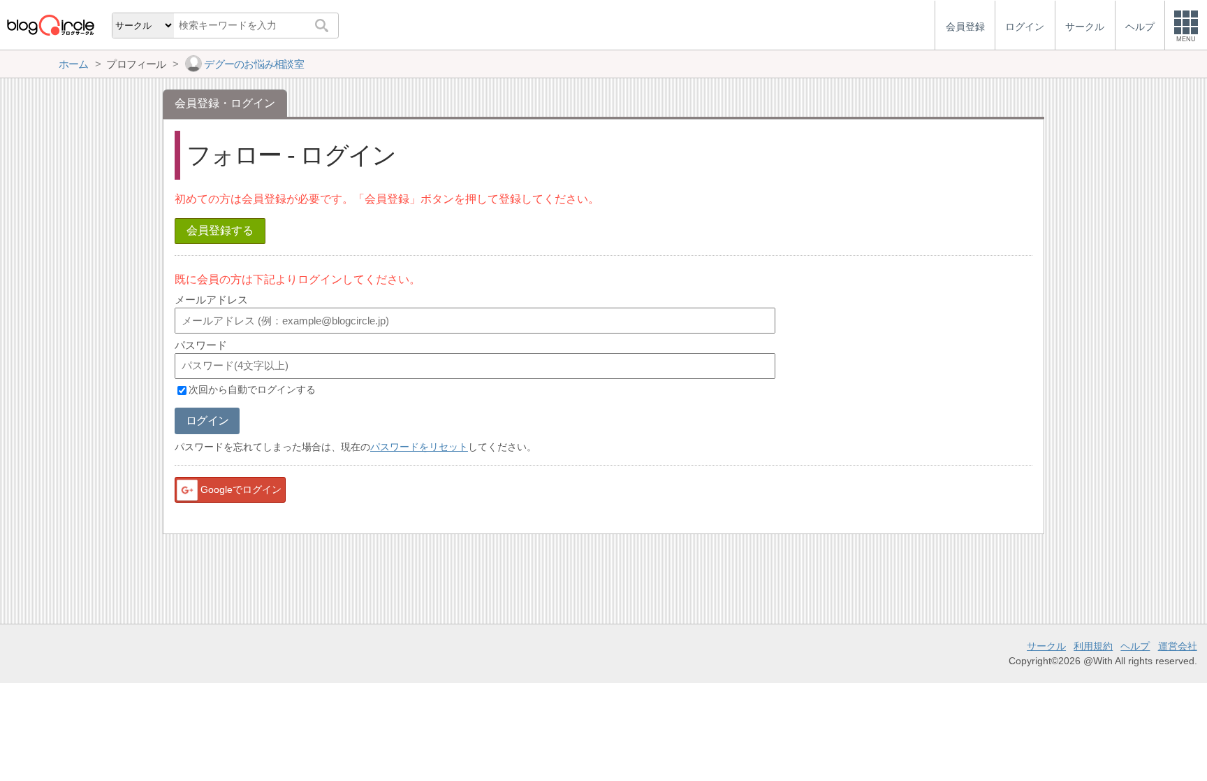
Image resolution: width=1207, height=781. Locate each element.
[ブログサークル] (50, 25)
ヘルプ (1135, 646)
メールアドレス (211, 300)
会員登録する (220, 230)
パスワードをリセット (419, 446)
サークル (1046, 646)
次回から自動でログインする (252, 390)
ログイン (207, 421)
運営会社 (1177, 646)
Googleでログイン (240, 489)
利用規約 (1093, 646)
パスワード (201, 345)
